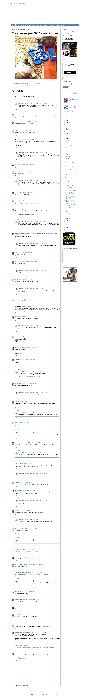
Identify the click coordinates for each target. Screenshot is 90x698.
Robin (16, 463)
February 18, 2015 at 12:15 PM (28, 299)
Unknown (17, 130)
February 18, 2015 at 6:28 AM (27, 139)
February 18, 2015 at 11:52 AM (30, 261)
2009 (65, 229)
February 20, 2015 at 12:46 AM (27, 624)
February (67, 158)
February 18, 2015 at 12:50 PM (30, 316)
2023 (65, 124)
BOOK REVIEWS (39, 25)
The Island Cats (19, 591)
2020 (65, 129)
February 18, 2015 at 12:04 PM (40, 270)
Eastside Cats (18, 299)
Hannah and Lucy (19, 121)
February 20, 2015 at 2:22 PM (40, 632)
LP (15, 614)
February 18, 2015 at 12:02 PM (25, 279)
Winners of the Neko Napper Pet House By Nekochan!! (70, 204)
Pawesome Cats (19, 114)
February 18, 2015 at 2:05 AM (26, 94)
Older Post (57, 683)
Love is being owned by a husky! (37, 203)
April (66, 154)
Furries (16, 607)
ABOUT (17, 25)
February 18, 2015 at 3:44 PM (25, 422)
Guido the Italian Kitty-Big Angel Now (24, 599)
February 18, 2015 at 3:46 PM (40, 371)
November (67, 142)
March (66, 156)
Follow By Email (67, 81)
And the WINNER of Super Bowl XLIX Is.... (70, 215)
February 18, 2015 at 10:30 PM (39, 599)
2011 (65, 225)
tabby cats (44, 85)
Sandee (17, 209)
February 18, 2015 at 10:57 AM (40, 180)
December (67, 140)
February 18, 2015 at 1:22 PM (26, 336)
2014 (65, 220)
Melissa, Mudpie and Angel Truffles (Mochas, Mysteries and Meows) (31, 233)
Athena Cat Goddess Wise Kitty (22, 347)
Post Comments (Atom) (23, 685)
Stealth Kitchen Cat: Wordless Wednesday (70, 160)
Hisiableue (17, 401)
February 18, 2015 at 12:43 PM (40, 103)
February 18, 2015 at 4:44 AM (30, 121)
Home (36, 683)
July (66, 149)
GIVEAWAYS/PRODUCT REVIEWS (27, 25)
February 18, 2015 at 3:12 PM (30, 383)
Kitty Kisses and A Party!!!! (70, 190)
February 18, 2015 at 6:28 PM (40, 519)
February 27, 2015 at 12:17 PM (27, 653)
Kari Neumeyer (18, 510)
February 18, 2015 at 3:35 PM (40, 392)
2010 (65, 227)
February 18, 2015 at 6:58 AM (28, 164)
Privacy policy (65, 288)
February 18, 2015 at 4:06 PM (24, 463)
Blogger (57, 694)
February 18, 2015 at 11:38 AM (25, 252)
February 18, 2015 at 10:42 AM (40, 221)
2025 (65, 120)
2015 (65, 138)
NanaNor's (17, 653)
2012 (65, 224)
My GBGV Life (18, 164)
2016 (65, 137)
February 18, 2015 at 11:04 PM (25, 607)
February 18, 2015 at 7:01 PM (40, 412)
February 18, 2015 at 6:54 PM (40, 473)
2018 (65, 133)
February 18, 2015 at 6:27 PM (40, 540)
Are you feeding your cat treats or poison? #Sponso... (70, 183)
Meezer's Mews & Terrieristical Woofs (24, 632)
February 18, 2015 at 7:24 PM (40, 581)
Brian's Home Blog (19, 261)
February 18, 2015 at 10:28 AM (25, 209)
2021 (65, 128)
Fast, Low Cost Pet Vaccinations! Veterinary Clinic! (72, 106)
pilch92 (16, 422)
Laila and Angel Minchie (20, 192)
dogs (26, 85)
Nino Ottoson (30, 85)
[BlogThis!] (36, 83)
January (66, 218)
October (67, 144)
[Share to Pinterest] (39, 83)
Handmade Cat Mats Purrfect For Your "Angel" (73, 99)
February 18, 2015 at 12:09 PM (40, 288)
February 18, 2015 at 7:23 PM (35, 572)
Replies (18, 101)
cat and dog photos (19, 85)
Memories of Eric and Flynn (21, 442)
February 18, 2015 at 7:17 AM (30, 171)
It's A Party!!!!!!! (68, 207)
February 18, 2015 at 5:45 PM (31, 528)
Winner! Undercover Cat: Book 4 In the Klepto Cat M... (70, 210)
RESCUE (57, 25)
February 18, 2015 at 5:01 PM (29, 490)
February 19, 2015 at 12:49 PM (23, 614)
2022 (65, 126)
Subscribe (70, 72)
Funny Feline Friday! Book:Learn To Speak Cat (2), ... (71, 171)
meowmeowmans (19, 359)
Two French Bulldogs (20, 528)
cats (24, 85)
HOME (13, 25)
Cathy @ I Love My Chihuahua (22, 572)
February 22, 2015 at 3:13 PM (24, 645)
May (66, 152)
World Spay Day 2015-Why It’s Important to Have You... (70, 164)
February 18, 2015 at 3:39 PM (26, 401)
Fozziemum (18, 624)
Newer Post (14, 683)
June (66, 151)
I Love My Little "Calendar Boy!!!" (70, 167)
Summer (17, 94)
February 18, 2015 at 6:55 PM (40, 452)
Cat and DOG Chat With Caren (25, 103)
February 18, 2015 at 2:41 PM (40, 325)
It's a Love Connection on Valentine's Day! (70, 188)
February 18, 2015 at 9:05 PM (29, 591)
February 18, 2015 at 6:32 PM (27, 549)
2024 (65, 122)
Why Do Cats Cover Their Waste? (69, 112)
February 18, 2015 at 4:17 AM (29, 114)
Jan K (16, 645)
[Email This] (34, 83)
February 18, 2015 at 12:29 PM (27, 306)
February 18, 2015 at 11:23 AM (40, 243)
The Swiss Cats (18, 490)
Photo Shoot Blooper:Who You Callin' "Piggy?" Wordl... (70, 193)
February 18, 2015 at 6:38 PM (28, 557)
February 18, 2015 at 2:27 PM (30, 359)
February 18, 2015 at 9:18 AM (26, 200)
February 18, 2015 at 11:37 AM (40, 152)
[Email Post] (32, 83)
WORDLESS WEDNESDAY (49, 25)
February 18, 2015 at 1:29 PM (36, 347)
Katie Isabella (18, 557)
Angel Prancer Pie (19, 383)
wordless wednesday (50, 85)
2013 (65, 222)
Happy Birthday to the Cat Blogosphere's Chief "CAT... (70, 175)
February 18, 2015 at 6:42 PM (40, 500)
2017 (65, 135)
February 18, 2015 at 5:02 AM (26, 130)
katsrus (17, 252)
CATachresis (18, 549)
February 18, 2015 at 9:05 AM (33, 192)
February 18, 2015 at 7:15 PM (37, 564)
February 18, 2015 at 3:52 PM (34, 442)
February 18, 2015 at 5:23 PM (29, 510)
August (66, 147)
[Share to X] (37, 83)
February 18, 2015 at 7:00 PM (40, 432)
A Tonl (16, 279)
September (67, 145)
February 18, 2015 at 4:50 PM (26, 482)
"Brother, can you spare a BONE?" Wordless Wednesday (70, 179)
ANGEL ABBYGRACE (19, 316)
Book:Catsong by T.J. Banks (70, 185)
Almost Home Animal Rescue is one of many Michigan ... (70, 197)
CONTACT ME (63, 25)
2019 (65, 131)
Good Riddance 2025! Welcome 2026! (68, 32)
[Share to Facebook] (38, 83)
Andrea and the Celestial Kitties (22, 564)
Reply (16, 98)
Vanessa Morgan (19, 171)
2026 (65, 119)
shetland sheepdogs (37, 85)
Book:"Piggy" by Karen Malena (69, 201)
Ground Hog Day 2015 (69, 213)
